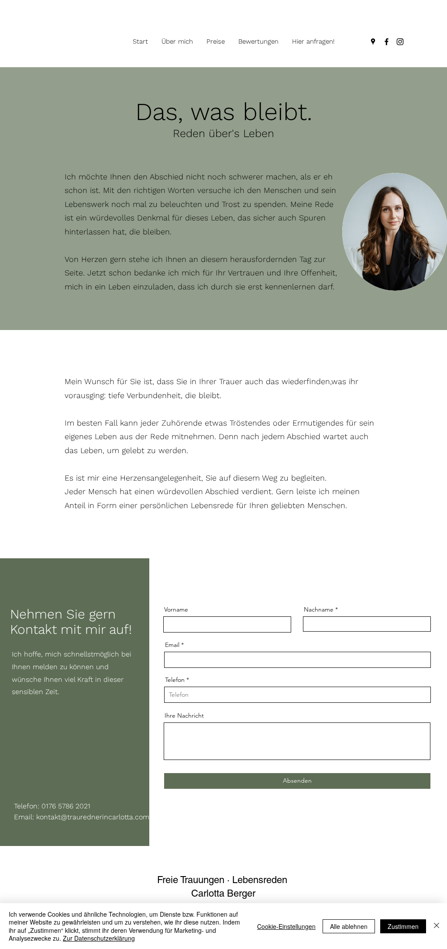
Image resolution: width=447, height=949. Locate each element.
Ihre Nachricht (184, 715)
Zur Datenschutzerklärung (99, 938)
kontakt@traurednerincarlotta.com (92, 817)
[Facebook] (386, 41)
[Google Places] (373, 41)
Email (172, 645)
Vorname (176, 609)
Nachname (319, 609)
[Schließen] (436, 926)
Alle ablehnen (349, 926)
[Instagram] (400, 41)
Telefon (175, 680)
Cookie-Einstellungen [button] (286, 926)
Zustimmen (403, 926)
